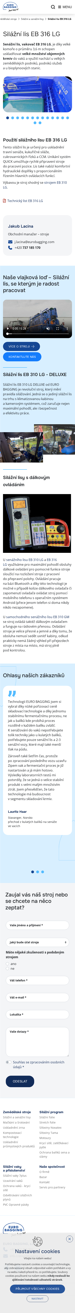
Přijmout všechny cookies (37, 1289)
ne (12, 968)
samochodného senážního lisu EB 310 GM (37, 617)
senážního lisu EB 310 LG (24, 560)
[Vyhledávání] (53, 7)
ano (13, 964)
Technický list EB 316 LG (25, 201)
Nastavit (37, 1298)
